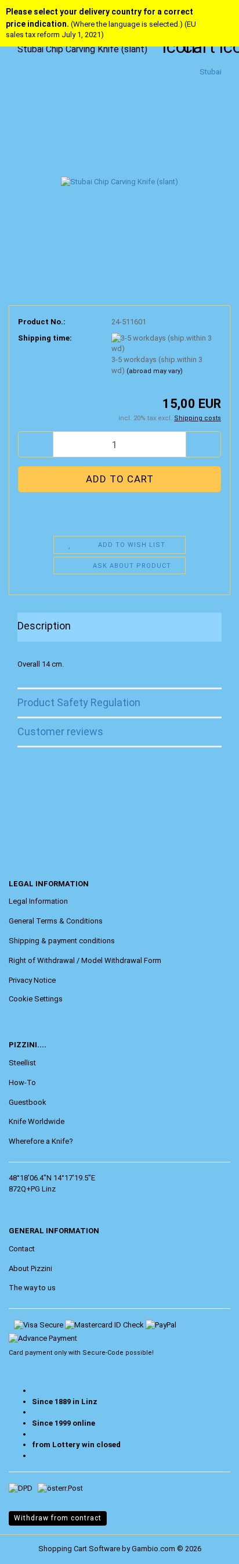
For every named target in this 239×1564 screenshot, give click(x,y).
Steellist (22, 1062)
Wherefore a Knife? (41, 1141)
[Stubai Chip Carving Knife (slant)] (119, 153)
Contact (22, 1248)
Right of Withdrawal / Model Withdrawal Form (85, 960)
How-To (22, 1082)
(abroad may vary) (154, 371)
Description (44, 626)
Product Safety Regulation (78, 702)
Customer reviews (60, 731)
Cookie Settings (36, 998)
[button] (35, 444)
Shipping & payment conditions (62, 940)
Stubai (211, 71)
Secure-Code (103, 1353)
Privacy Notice (32, 980)
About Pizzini (30, 1268)
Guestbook (27, 1102)
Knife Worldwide (36, 1121)
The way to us (32, 1287)
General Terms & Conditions (56, 921)
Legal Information (38, 901)
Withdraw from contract (58, 1518)
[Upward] (32, 1546)
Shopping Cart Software (79, 1548)
